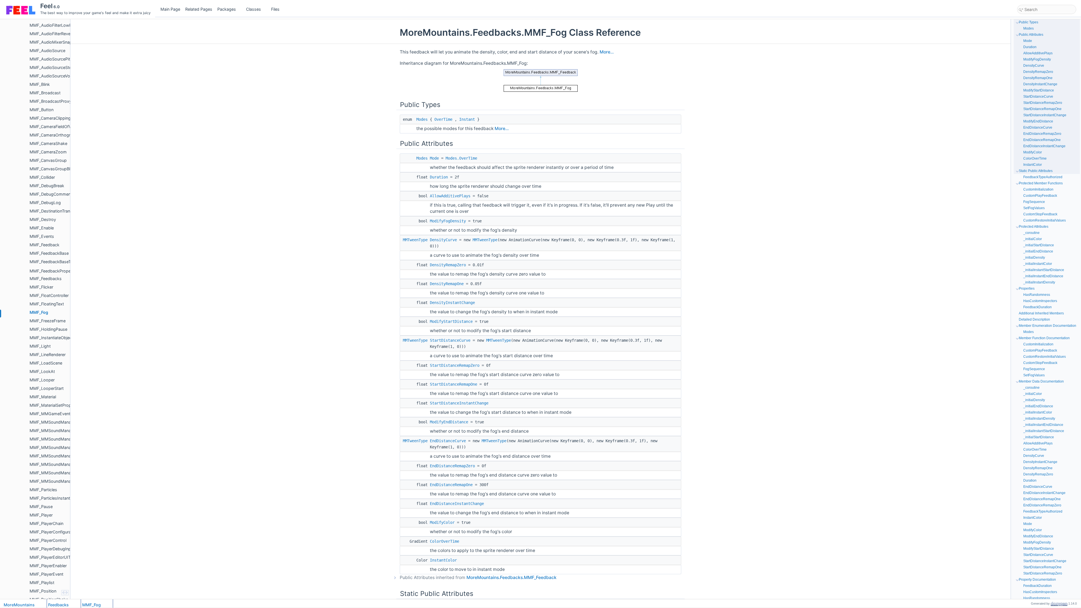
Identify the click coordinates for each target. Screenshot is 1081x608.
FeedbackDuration (1037, 307)
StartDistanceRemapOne (453, 384)
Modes (422, 119)
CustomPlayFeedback (1040, 196)
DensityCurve (443, 240)
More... (607, 52)
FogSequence (1034, 202)
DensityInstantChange (452, 302)
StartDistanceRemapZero (454, 365)
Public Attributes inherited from (478, 577)
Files (275, 9)
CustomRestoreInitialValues (1044, 220)
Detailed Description (1034, 319)
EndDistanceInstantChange (457, 503)
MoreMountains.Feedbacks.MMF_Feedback (511, 577)
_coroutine (1031, 233)
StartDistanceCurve (450, 340)
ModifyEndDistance (449, 422)
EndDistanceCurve (448, 441)
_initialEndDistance (1038, 251)
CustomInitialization (1038, 189)
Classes (253, 9)
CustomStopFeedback (1040, 214)
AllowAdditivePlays (450, 196)
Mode (434, 158)
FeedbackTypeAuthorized (1042, 177)
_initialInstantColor (1037, 264)
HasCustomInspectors (1040, 301)
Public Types (1028, 22)
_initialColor (1032, 239)
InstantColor (443, 560)
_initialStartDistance (1038, 245)
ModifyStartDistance (451, 321)
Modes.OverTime (461, 158)
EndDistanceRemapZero (452, 466)
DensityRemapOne (447, 283)
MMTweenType (415, 240)
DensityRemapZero (448, 265)
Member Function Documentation (1044, 338)
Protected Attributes (1033, 227)
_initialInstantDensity (1039, 282)
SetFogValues (1034, 208)
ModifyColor (442, 522)
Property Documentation (1037, 580)
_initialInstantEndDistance (1043, 276)
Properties (1027, 288)
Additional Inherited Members (1041, 313)
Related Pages (198, 9)
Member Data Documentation (1041, 381)
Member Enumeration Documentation (1047, 326)
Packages (226, 9)
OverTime (443, 119)
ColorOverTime (444, 541)
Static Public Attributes (1036, 171)
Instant (467, 119)
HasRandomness (1036, 295)
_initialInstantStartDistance (1043, 270)
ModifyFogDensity (448, 221)
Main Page (170, 9)
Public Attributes (1031, 35)
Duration (439, 177)
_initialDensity (1034, 258)
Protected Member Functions (1041, 183)
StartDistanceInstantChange (459, 403)
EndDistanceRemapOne (451, 484)
